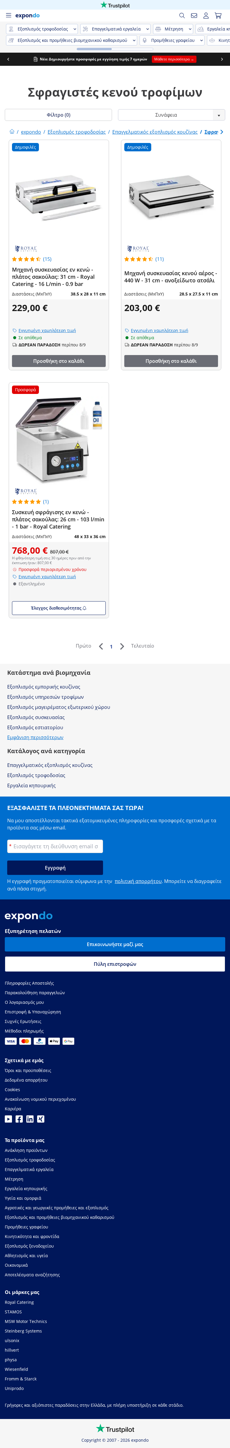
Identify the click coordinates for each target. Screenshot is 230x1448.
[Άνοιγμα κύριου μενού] (8, 15)
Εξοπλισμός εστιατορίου (35, 727)
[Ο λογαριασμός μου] (206, 16)
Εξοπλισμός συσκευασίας (36, 717)
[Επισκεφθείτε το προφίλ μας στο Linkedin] (30, 1120)
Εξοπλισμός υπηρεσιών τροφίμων (45, 697)
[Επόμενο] (121, 646)
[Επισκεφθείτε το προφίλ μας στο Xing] (40, 1120)
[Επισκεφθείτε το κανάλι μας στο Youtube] (8, 1120)
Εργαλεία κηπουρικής (31, 785)
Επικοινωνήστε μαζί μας (115, 944)
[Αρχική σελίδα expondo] (12, 132)
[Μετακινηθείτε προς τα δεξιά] (222, 59)
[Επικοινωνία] (194, 15)
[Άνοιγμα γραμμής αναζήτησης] (182, 16)
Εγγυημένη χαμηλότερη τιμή (47, 330)
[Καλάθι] (218, 16)
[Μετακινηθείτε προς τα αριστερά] (8, 59)
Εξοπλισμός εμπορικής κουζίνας (43, 686)
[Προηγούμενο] (100, 646)
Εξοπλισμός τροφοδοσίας (36, 775)
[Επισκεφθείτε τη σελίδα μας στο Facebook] (19, 1120)
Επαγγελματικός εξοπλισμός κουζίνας (50, 765)
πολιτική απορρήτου (138, 881)
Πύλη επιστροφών (115, 964)
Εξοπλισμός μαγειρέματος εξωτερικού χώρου (58, 707)
